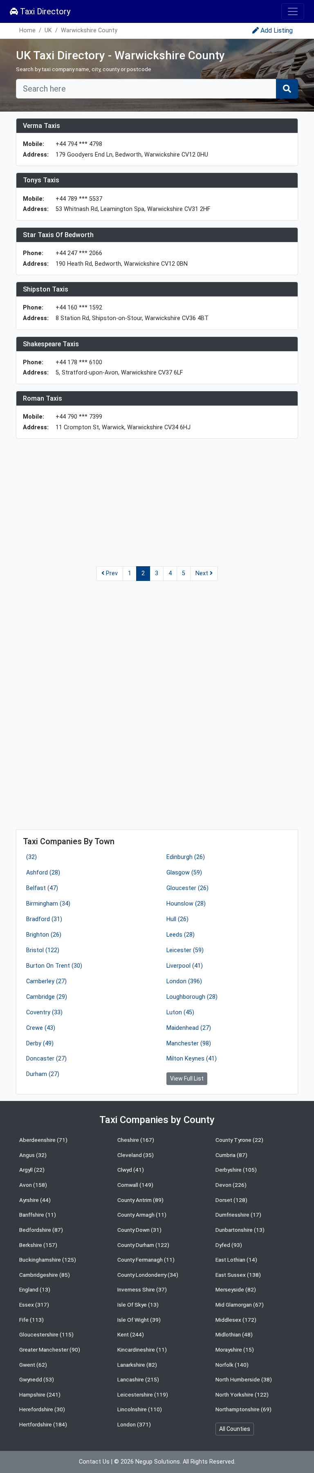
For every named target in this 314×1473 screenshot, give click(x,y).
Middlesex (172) (235, 1319)
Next (202, 573)
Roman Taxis (42, 398)
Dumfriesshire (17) (238, 1214)
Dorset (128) (231, 1200)
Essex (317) (34, 1304)
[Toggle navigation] (292, 11)
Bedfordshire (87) (41, 1229)
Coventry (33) (44, 1012)
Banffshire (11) (37, 1214)
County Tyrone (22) (239, 1140)
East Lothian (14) (236, 1259)
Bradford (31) (44, 919)
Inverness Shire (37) (142, 1289)
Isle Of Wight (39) (139, 1319)
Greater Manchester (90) (49, 1349)
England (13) (34, 1289)
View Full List (187, 1078)
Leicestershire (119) (142, 1394)
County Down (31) (139, 1229)
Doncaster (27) (46, 1058)
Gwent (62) (33, 1364)
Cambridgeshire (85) (44, 1274)
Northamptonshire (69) (243, 1409)
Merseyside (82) (235, 1289)
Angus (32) (33, 1155)
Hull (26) (177, 919)
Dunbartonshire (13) (240, 1229)
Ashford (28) (43, 872)
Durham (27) (42, 1074)
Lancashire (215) (138, 1379)
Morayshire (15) (234, 1349)
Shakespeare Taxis (51, 344)
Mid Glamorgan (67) (239, 1304)
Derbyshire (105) (236, 1169)
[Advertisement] (157, 502)
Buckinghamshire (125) (47, 1259)
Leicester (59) (185, 950)
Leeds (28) (180, 934)
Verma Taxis (41, 126)
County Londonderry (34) (147, 1274)
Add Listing (276, 30)
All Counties (234, 1429)
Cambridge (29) (46, 996)
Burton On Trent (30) (54, 965)
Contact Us (94, 1461)
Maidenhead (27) (188, 1028)
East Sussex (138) (238, 1274)
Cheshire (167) (135, 1140)
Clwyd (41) (130, 1169)
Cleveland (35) (135, 1155)
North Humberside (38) (243, 1379)
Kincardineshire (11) (142, 1349)
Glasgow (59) (184, 872)
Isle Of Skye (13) (138, 1304)
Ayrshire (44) (35, 1200)
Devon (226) (231, 1185)
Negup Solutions (157, 1461)
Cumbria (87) (231, 1155)
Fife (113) (31, 1319)
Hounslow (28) (186, 903)
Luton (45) (180, 1012)
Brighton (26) (43, 934)
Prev (111, 573)
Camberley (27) (46, 981)
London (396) (184, 981)
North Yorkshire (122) (242, 1394)
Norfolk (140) (232, 1364)
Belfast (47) (42, 888)
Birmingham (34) (48, 903)
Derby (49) (40, 1043)
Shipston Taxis (45, 289)
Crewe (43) (40, 1028)
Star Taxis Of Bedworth (58, 235)
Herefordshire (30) (42, 1409)
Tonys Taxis (41, 180)
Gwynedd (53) (36, 1379)
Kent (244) (130, 1334)
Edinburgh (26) (185, 857)
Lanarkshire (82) (137, 1364)
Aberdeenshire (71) (43, 1140)
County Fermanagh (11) (146, 1259)
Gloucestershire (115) (46, 1334)
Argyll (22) (32, 1169)
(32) (31, 857)
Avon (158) (33, 1185)
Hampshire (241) (40, 1394)
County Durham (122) (143, 1245)
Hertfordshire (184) (43, 1424)
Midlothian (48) (234, 1334)
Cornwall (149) (135, 1185)
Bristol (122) (42, 950)
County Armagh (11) (141, 1214)
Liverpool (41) (184, 965)
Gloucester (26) (187, 888)
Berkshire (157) (38, 1245)
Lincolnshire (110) (139, 1409)
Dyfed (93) (228, 1245)
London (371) (134, 1424)
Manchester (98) (188, 1043)
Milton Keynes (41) (191, 1058)
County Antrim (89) (140, 1200)
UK (48, 30)
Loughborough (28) (192, 996)
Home (27, 30)
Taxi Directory (44, 11)
